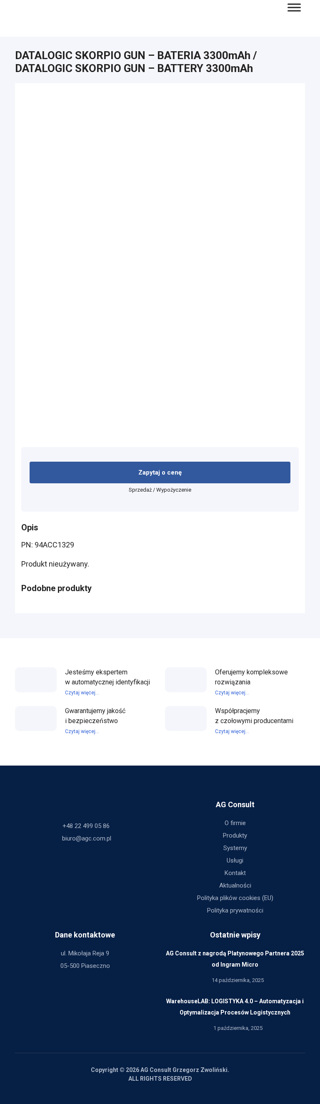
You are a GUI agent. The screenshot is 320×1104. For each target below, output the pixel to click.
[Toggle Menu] (294, 7)
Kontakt (235, 873)
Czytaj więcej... (82, 693)
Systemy (235, 848)
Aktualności (235, 885)
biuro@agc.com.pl (86, 838)
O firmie (235, 823)
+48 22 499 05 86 (86, 826)
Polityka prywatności (235, 910)
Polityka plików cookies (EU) (235, 898)
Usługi (235, 860)
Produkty (235, 835)
